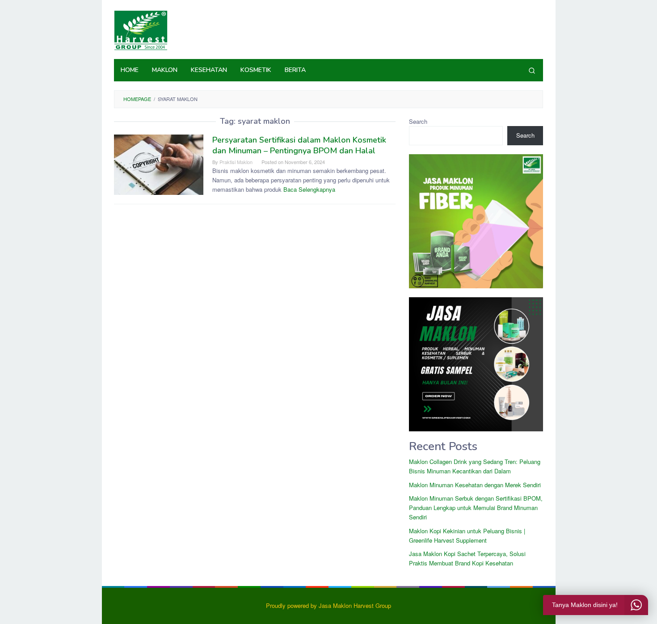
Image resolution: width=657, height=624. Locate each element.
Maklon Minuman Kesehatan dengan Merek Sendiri (475, 485)
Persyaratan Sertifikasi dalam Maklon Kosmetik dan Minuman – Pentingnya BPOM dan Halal (299, 145)
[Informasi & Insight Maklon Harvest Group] (141, 29)
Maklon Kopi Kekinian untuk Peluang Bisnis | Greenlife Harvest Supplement (467, 535)
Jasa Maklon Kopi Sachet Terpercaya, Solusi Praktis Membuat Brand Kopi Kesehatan (467, 558)
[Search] (532, 70)
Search (418, 121)
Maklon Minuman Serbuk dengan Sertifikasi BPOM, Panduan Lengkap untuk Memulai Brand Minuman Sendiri (476, 507)
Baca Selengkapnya (309, 189)
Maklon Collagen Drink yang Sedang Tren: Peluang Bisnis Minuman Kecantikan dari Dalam (474, 466)
